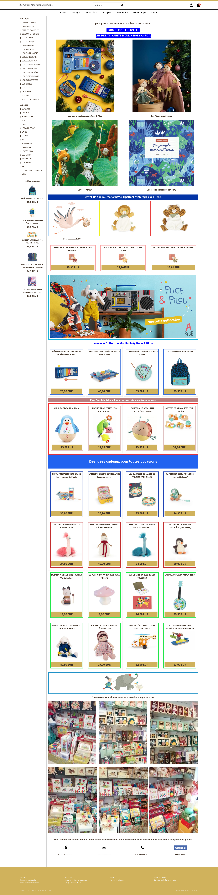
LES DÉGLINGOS (27, 151)
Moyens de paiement (117, 880)
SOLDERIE (25, 95)
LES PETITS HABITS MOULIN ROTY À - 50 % (123, 36)
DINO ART (25, 113)
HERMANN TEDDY (28, 128)
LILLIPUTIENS (26, 155)
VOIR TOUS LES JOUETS (30, 99)
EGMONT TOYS (27, 116)
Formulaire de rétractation (29, 883)
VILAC (24, 174)
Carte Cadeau (91, 12)
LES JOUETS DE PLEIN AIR (31, 65)
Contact (155, 12)
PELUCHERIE (26, 91)
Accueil (62, 12)
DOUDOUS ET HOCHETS (30, 34)
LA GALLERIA (26, 147)
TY (23, 166)
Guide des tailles (160, 877)
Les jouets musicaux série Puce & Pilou (85, 116)
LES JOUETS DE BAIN (29, 61)
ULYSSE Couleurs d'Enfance (32, 170)
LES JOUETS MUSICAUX (30, 76)
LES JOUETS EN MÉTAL (30, 72)
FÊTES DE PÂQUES (29, 42)
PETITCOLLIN (26, 163)
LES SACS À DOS (28, 49)
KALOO (24, 139)
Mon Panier (122, 12)
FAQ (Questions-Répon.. (73, 883)
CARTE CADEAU (28, 26)
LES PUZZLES (27, 88)
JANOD (24, 132)
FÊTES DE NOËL (27, 38)
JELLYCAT (25, 136)
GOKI (23, 120)
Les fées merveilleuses (161, 116)
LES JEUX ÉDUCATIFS (29, 57)
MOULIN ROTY (27, 159)
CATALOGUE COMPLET (30, 30)
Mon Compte (139, 12)
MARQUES (24, 105)
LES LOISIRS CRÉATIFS (30, 80)
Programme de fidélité (28, 880)
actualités (23, 877)
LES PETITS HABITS (29, 22)
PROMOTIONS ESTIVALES (123, 30)
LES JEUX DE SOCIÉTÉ (30, 53)
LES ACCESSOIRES (29, 45)
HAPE (24, 124)
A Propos (68, 877)
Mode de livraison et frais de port (76, 880)
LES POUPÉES (27, 84)
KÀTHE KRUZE (27, 143)
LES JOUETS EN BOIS (29, 68)
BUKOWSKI (26, 109)
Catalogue (75, 12)
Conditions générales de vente (165, 880)
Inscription (107, 12)
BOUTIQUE (24, 18)
